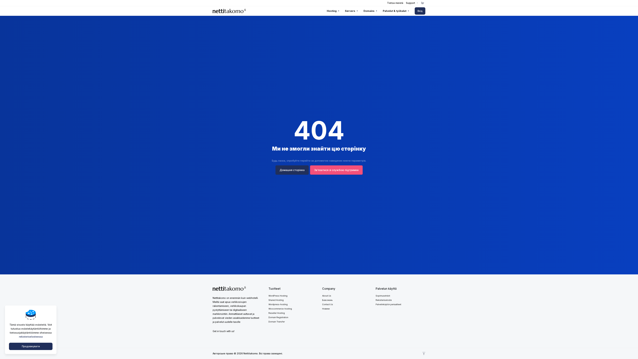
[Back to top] (424, 353)
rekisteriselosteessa (31, 336)
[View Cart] (422, 3)
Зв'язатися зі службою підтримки (336, 170)
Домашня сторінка (292, 170)
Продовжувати (31, 346)
